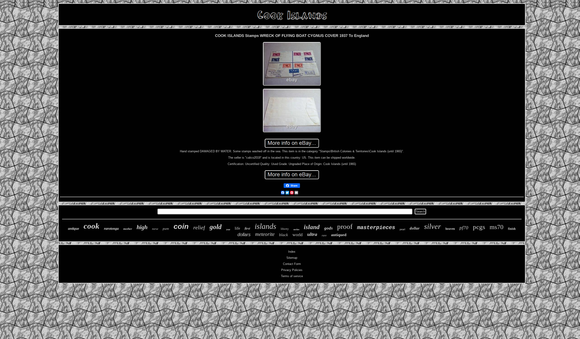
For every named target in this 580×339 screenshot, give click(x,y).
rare (324, 235)
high (142, 227)
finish (512, 228)
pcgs (479, 226)
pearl (402, 229)
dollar (415, 228)
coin (181, 226)
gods (328, 228)
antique (73, 228)
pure (166, 228)
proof (345, 226)
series (296, 229)
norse (155, 228)
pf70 (463, 227)
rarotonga (111, 228)
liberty (285, 228)
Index (291, 251)
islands (265, 226)
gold (216, 226)
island (312, 227)
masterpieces (376, 228)
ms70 (496, 226)
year (228, 229)
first (247, 228)
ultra (312, 234)
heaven (450, 228)
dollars (244, 234)
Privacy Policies (291, 270)
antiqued (338, 234)
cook (91, 226)
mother (127, 228)
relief (199, 227)
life (237, 228)
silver (432, 226)
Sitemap (291, 257)
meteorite (265, 234)
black (283, 235)
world (297, 234)
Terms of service (292, 276)
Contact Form (292, 264)
